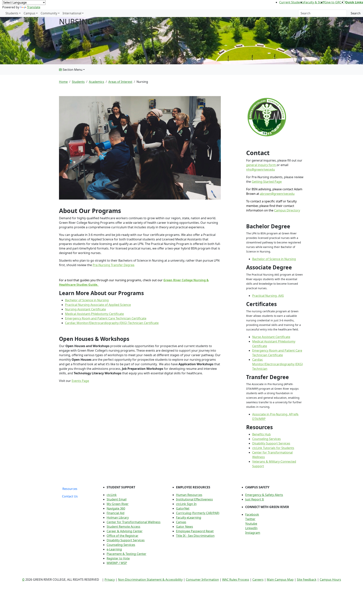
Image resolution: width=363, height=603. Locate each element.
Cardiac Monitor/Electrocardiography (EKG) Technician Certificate (112, 323)
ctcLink (112, 495)
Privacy (110, 579)
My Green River (118, 504)
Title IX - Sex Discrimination (195, 536)
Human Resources (189, 495)
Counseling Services (266, 439)
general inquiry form (261, 165)
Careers (258, 579)
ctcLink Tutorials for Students (273, 448)
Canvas (181, 522)
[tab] (70, 489)
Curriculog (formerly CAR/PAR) (197, 513)
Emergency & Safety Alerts (264, 495)
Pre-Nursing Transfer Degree (113, 265)
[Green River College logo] (0, 13)
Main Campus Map (280, 579)
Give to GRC (333, 2)
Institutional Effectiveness (194, 499)
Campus (29, 13)
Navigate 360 (116, 508)
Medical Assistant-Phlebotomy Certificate (94, 314)
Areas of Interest (120, 82)
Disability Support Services (271, 443)
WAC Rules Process (235, 579)
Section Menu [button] (72, 70)
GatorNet (182, 508)
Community (49, 13)
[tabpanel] (202, 526)
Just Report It (254, 499)
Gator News (184, 527)
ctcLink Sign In (186, 504)
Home (63, 82)
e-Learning (114, 549)
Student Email (116, 499)
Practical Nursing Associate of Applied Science (98, 305)
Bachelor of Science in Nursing (87, 300)
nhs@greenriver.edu (260, 169)
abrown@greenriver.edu (277, 194)
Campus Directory (287, 210)
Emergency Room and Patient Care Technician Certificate (105, 318)
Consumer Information (202, 579)
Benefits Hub (261, 434)
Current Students (291, 2)
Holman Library (118, 517)
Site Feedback (306, 579)
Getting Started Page (267, 182)
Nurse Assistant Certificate (271, 337)
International (72, 13)
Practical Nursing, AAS (268, 296)
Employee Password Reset (195, 531)
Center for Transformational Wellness (134, 522)
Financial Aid (115, 513)
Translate (33, 7)
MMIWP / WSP (117, 563)
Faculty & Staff (314, 2)
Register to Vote (118, 558)
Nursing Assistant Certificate (85, 309)
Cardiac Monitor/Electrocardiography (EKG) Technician (277, 364)
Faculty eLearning (188, 517)
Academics (96, 82)
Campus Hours (330, 579)
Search (356, 13)
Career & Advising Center (125, 531)
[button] (274, 514)
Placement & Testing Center (126, 554)
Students (11, 13)
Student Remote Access (123, 527)
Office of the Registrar (122, 536)
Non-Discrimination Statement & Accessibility (150, 579)
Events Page (80, 381)
